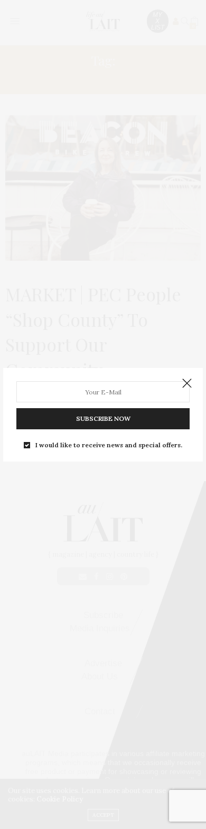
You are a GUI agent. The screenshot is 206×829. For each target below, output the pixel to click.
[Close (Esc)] (187, 383)
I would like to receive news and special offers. (108, 445)
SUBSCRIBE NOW (103, 418)
